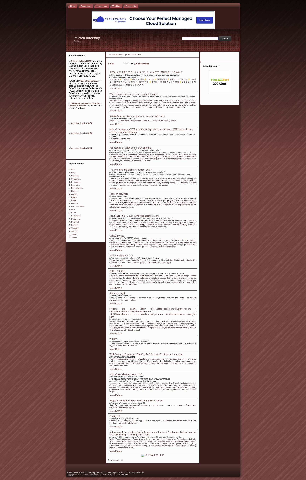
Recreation (76, 216)
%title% (113, 339)
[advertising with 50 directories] (152, 455)
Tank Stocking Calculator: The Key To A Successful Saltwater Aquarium (146, 354)
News (73, 213)
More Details (115, 88)
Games (74, 194)
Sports (74, 234)
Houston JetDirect (118, 194)
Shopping (75, 228)
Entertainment (77, 188)
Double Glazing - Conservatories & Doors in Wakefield (137, 116)
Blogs (73, 173)
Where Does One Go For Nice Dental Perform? (133, 94)
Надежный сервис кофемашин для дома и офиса (136, 400)
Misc (73, 210)
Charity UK (115, 416)
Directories (76, 182)
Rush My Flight (117, 293)
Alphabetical (142, 63)
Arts (73, 169)
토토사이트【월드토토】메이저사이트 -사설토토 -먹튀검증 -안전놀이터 (146, 72)
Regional (75, 222)
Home (73, 200)
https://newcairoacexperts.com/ (125, 374)
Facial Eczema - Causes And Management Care (134, 216)
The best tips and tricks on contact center (130, 169)
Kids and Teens (77, 206)
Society (74, 231)
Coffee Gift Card (117, 271)
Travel (74, 237)
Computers (76, 179)
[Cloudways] (153, 28)
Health (74, 197)
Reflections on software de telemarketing (130, 147)
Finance (74, 191)
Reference (75, 219)
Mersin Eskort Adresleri (121, 255)
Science (74, 225)
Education (75, 185)
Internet (74, 203)
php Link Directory (120, 475)
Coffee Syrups (116, 235)
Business (75, 176)
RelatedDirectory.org (117, 55)
